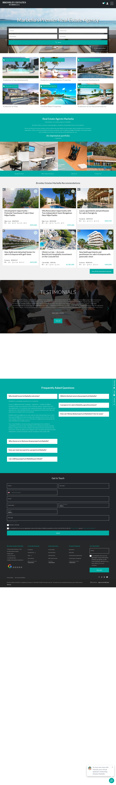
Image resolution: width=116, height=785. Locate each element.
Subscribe (99, 570)
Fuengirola (30, 549)
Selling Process (51, 555)
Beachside (71, 552)
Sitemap (9, 584)
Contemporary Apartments (75, 555)
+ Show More (31, 562)
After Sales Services (47, 173)
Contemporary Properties (75, 558)
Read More (58, 310)
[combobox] (9, 492)
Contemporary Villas (74, 561)
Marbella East (31, 552)
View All (58, 321)
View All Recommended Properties (101, 271)
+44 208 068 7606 (11, 558)
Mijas (29, 555)
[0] (103, 3)
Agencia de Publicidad (103, 582)
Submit (58, 533)
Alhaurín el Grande (32, 561)
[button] (7, 309)
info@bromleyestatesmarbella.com (15, 560)
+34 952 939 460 (11, 555)
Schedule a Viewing (14, 525)
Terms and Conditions (89, 528)
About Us (74, 173)
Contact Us (98, 173)
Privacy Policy (74, 528)
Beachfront (71, 549)
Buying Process (19, 173)
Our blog (50, 561)
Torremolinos (31, 558)
